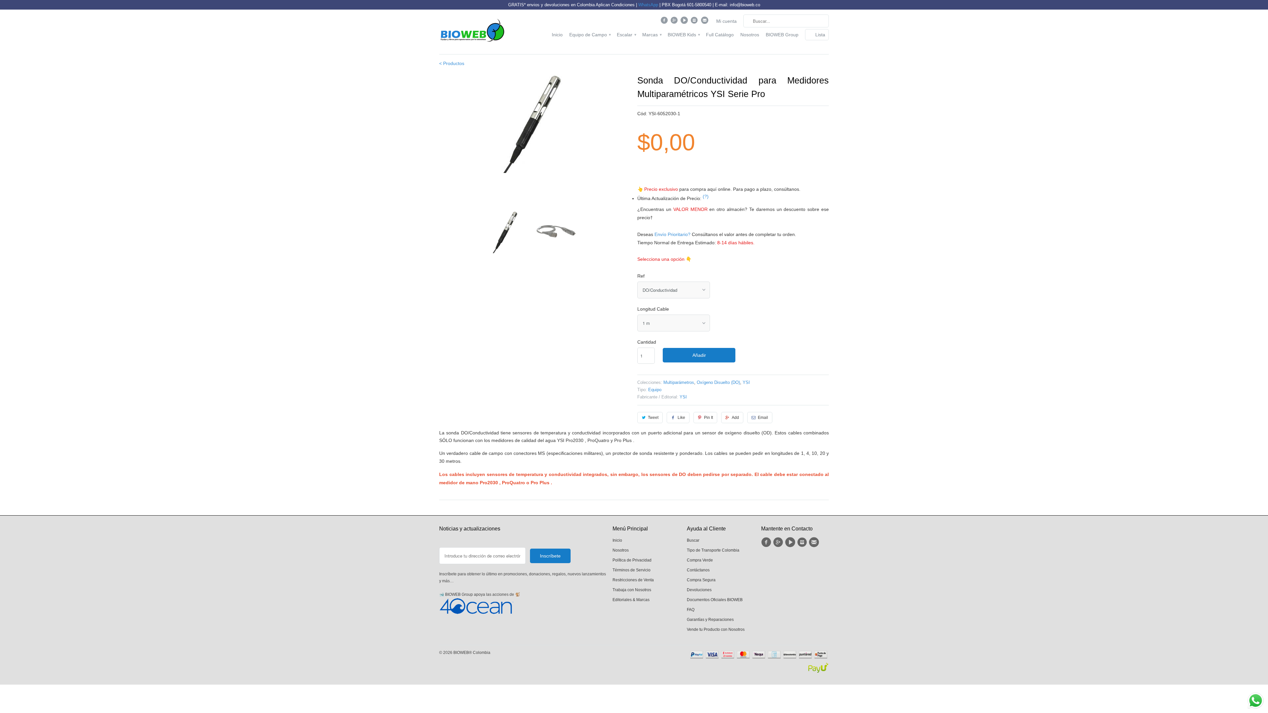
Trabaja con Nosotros (632, 590)
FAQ (690, 609)
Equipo (654, 389)
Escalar (626, 34)
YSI (746, 382)
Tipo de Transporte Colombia (713, 550)
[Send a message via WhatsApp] (1256, 701)
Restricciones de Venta (633, 580)
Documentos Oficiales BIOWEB (715, 599)
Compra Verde (700, 560)
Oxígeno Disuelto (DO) (718, 382)
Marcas (651, 34)
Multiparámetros (678, 382)
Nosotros (749, 34)
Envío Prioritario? (672, 234)
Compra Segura (701, 580)
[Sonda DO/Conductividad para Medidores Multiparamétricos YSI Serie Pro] (535, 140)
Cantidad (646, 342)
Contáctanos (698, 570)
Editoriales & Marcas (631, 599)
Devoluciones (699, 590)
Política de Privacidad (632, 560)
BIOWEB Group (782, 34)
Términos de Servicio (632, 570)
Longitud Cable (653, 309)
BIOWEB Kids (683, 34)
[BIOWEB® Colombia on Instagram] (695, 22)
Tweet (653, 417)
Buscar (693, 540)
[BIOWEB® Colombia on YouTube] (685, 22)
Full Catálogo (720, 34)
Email (763, 417)
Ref (641, 276)
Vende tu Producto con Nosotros (716, 629)
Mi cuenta (726, 21)
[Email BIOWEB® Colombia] (705, 22)
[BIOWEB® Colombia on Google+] (675, 22)
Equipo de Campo (589, 34)
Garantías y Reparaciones (710, 619)
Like (681, 417)
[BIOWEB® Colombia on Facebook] (664, 22)
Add (735, 417)
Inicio (557, 34)
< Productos (451, 63)
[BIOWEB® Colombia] (472, 32)
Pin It (708, 417)
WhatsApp (648, 4)
